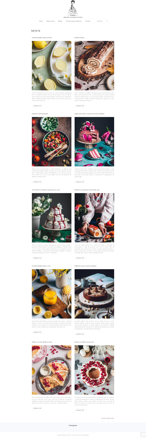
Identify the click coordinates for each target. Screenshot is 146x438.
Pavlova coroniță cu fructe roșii (84, 342)
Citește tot (37, 106)
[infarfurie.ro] (73, 8)
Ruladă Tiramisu (79, 37)
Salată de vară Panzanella (40, 113)
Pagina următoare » (108, 418)
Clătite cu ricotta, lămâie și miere (42, 342)
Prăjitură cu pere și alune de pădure (85, 266)
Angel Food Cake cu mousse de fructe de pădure (89, 113)
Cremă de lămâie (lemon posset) (42, 37)
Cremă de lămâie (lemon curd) (41, 266)
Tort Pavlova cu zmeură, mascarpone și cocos (46, 190)
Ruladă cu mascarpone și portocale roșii (87, 190)
